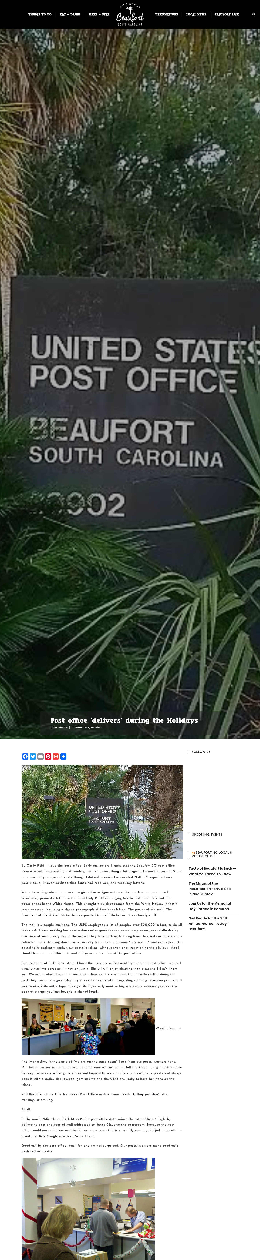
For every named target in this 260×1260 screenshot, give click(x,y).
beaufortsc (60, 727)
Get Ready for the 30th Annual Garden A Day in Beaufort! (210, 923)
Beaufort (96, 727)
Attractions (82, 727)
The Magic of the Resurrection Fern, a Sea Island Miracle (210, 888)
